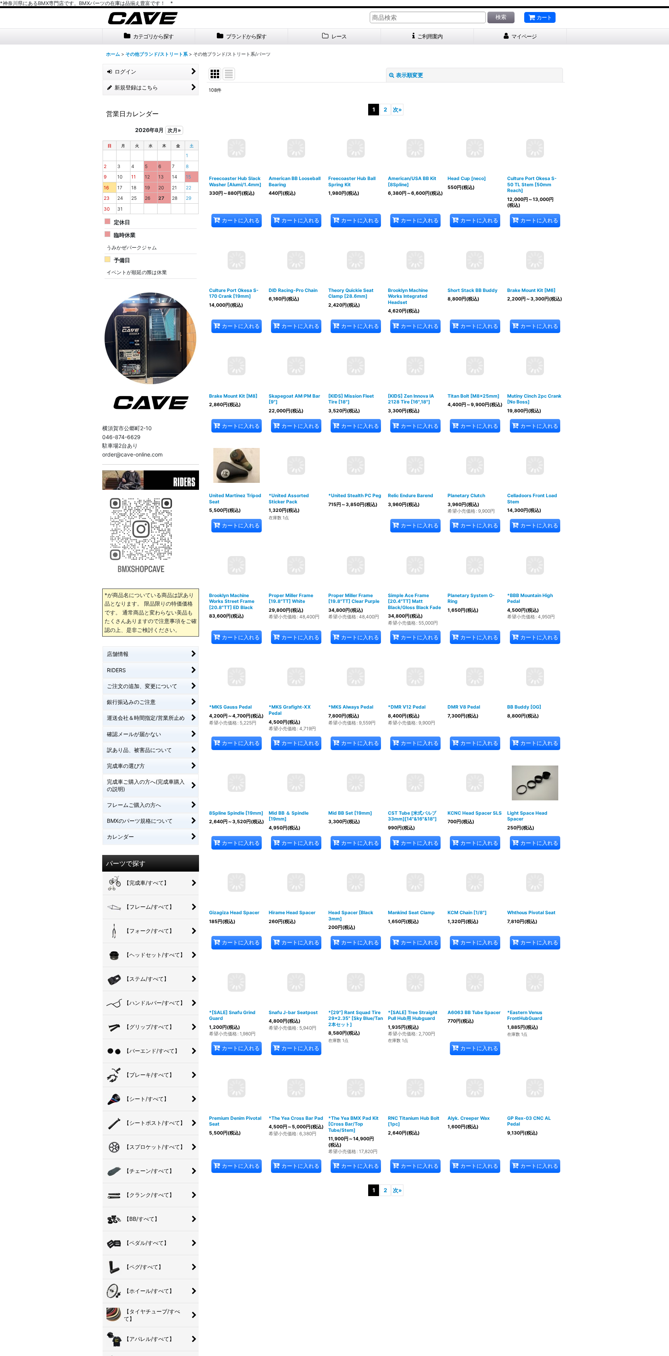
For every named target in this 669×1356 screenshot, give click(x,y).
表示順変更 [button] (409, 75)
